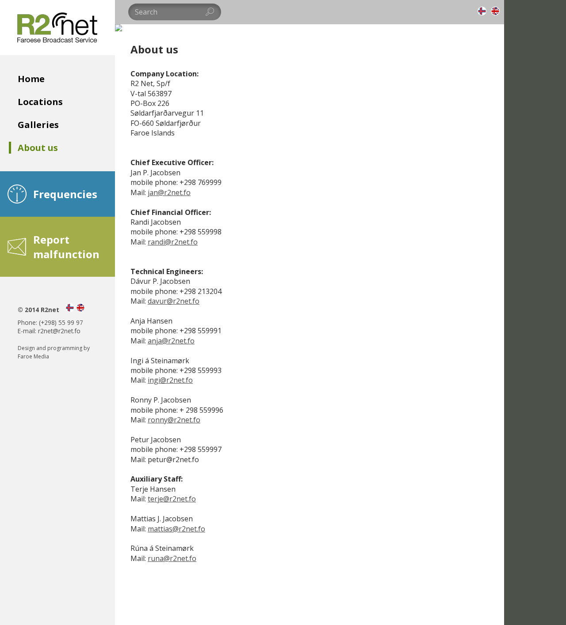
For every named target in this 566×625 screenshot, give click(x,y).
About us (38, 148)
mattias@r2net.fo (176, 529)
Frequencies (65, 194)
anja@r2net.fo (171, 341)
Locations (40, 102)
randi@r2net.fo (173, 242)
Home (31, 79)
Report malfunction (66, 246)
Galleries (38, 125)
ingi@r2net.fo (170, 380)
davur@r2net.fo (173, 301)
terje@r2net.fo (172, 499)
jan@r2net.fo (169, 192)
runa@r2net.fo (172, 558)
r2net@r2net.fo (59, 331)
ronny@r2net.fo (174, 420)
